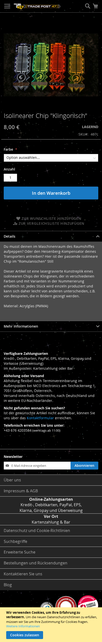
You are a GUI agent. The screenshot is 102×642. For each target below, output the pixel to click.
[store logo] (37, 6)
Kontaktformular (40, 418)
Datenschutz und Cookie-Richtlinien (37, 530)
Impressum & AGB (21, 491)
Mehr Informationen (21, 326)
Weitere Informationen (23, 626)
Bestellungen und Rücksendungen (35, 563)
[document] (51, 624)
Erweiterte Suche (19, 552)
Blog (8, 584)
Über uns (12, 480)
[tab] (51, 236)
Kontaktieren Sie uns (23, 574)
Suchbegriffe (15, 541)
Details (9, 236)
